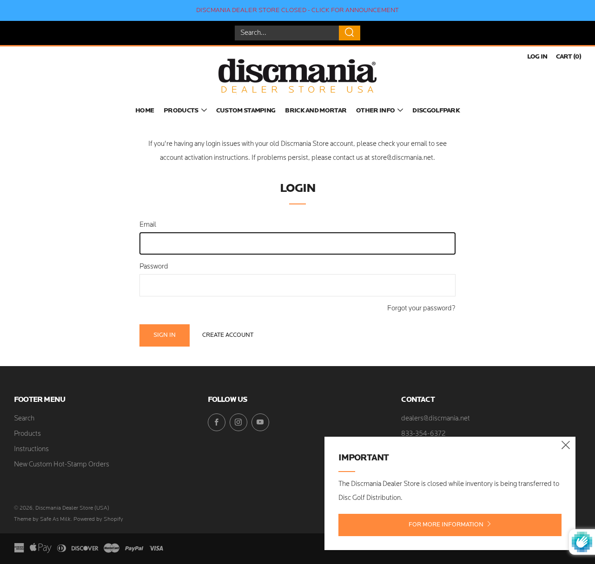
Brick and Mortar (315, 110)
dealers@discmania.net (435, 418)
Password (153, 266)
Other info (375, 110)
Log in (537, 56)
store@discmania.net (402, 158)
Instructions (31, 449)
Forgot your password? (421, 308)
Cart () (568, 56)
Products (181, 110)
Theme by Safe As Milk (42, 519)
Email (147, 225)
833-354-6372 (423, 434)
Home (144, 110)
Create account (227, 335)
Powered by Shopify (98, 519)
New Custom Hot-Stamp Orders (61, 464)
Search (24, 418)
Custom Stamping (246, 110)
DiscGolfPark (436, 110)
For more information (446, 525)
